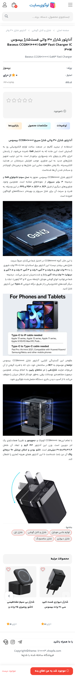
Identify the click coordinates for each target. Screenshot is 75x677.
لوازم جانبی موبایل (61, 532)
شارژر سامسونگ (44, 539)
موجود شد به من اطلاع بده (50, 671)
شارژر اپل (18, 532)
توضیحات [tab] (62, 126)
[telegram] (20, 642)
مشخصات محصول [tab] (37, 126)
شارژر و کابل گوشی (41, 30)
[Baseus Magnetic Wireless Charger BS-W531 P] (20, 582)
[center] (6, 17)
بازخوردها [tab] (13, 126)
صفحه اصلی (63, 30)
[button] (66, 596)
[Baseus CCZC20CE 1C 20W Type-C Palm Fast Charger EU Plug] (55, 582)
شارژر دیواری (63, 539)
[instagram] (13, 642)
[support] (6, 642)
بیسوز (7, 68)
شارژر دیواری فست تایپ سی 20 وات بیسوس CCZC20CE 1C (55, 605)
